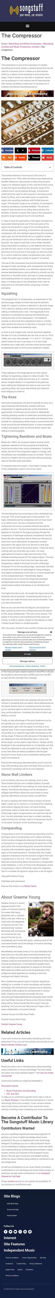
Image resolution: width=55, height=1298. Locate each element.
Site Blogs (12, 1196)
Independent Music (19, 1250)
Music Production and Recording (21, 1091)
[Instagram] (20, 1232)
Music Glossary (12, 1100)
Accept (27, 654)
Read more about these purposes (37, 648)
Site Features (14, 1244)
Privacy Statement (32, 666)
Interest (10, 1238)
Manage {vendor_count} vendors (13, 648)
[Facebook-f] (5, 1232)
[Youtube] (15, 1232)
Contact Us (9, 1264)
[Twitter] (10, 1232)
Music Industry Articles (11, 1045)
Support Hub (10, 1270)
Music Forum (30, 886)
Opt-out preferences (17, 666)
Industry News (12, 1215)
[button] (51, 632)
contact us (12, 1181)
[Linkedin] (30, 1232)
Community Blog (13, 1209)
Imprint (42, 666)
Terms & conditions (12, 1258)
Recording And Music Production (25, 43)
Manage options (27, 661)
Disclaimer (29, 1270)
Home (4, 43)
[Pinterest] (25, 1232)
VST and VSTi (12, 1094)
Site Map (43, 1258)
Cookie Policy (21, 1264)
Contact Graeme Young (11, 1024)
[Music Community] (27, 96)
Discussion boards (9, 1086)
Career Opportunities (29, 1258)
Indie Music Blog (12, 1204)
